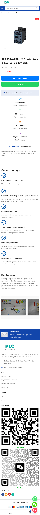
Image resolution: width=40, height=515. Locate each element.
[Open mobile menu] (2, 8)
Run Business (8, 275)
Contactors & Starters (16, 13)
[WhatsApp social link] (12, 494)
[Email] (34, 510)
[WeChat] (34, 504)
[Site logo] (6, 3)
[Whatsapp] (34, 498)
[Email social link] (6, 494)
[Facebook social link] (2, 494)
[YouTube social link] (9, 494)
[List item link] (20, 376)
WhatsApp (21, 84)
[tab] (14, 146)
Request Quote (21, 78)
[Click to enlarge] (5, 50)
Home (3, 13)
